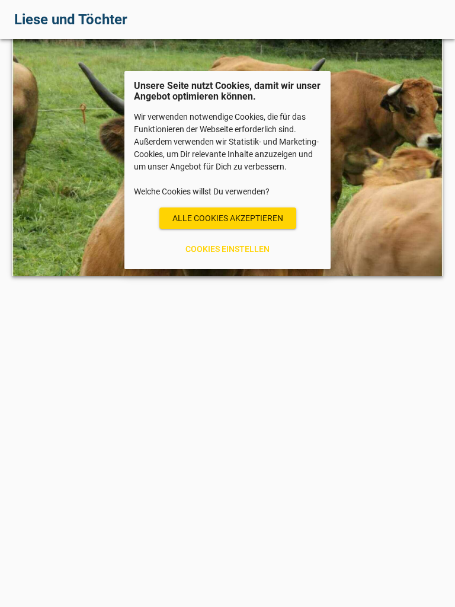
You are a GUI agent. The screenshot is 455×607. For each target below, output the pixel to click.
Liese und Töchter (70, 19)
